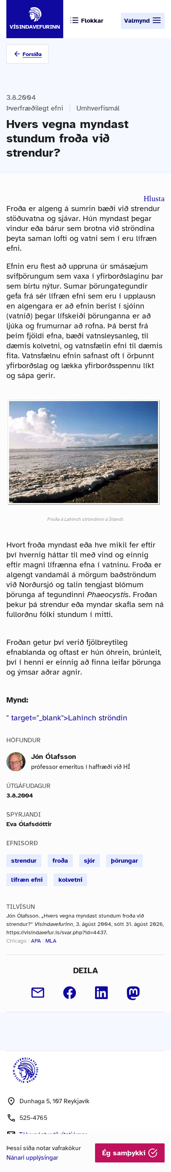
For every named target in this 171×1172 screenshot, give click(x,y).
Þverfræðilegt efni (34, 108)
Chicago (16, 940)
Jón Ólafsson (53, 756)
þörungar (124, 861)
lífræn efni (27, 880)
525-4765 (33, 1118)
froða (60, 861)
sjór (89, 861)
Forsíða (32, 54)
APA (36, 940)
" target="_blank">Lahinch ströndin (66, 718)
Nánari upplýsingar (32, 1158)
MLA (50, 940)
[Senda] (37, 992)
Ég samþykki (125, 1153)
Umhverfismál (97, 108)
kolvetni (70, 880)
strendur (24, 861)
